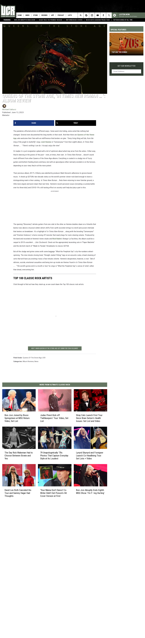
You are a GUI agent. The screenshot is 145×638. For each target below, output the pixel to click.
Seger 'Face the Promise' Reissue (50, 20)
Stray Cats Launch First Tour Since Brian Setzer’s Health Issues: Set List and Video (89, 418)
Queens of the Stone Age (32, 358)
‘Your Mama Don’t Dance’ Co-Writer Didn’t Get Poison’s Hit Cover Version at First (53, 493)
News (27, 15)
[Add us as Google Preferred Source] (86, 15)
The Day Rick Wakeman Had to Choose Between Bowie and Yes (19, 455)
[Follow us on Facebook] (103, 15)
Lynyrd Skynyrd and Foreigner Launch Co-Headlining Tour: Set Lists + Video (89, 455)
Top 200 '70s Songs (119, 52)
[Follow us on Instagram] (92, 15)
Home (20, 15)
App (52, 15)
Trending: (7, 20)
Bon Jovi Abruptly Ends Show (24, 20)
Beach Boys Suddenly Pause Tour (98, 20)
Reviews (44, 15)
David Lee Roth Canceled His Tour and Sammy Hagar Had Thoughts (18, 493)
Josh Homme (46, 142)
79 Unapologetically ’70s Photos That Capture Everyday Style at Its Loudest (54, 455)
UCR (43, 358)
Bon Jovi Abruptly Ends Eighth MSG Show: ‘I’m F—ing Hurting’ (90, 491)
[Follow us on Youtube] (97, 15)
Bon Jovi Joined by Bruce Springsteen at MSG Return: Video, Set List (17, 418)
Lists (70, 15)
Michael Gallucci (9, 109)
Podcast (61, 15)
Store (35, 15)
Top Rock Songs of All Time (123, 20)
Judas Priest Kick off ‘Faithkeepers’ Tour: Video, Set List (54, 418)
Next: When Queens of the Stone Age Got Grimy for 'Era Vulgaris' (54, 348)
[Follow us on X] (109, 15)
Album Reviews (28, 361)
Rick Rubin (56, 239)
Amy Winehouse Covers (74, 20)
